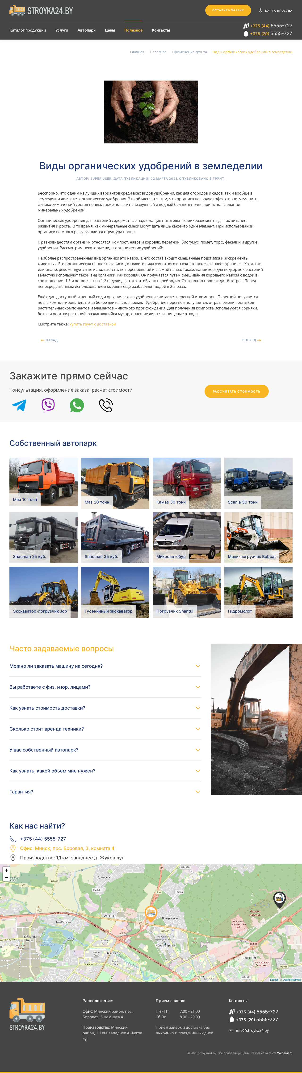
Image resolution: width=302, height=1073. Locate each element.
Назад (51, 340)
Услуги (61, 30)
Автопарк (87, 30)
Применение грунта (189, 51)
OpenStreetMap (292, 979)
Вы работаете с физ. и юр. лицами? (50, 687)
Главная (137, 51)
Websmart (284, 1053)
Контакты (161, 30)
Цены (110, 30)
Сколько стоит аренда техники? (46, 729)
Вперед (249, 340)
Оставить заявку (228, 10)
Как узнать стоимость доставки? (47, 708)
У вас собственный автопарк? (44, 750)
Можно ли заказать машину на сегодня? (56, 666)
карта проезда (279, 10)
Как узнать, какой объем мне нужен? (52, 771)
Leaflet (274, 979)
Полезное (133, 30)
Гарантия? (21, 792)
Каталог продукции (27, 30)
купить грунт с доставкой (93, 324)
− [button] (6, 877)
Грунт (218, 178)
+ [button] (6, 870)
